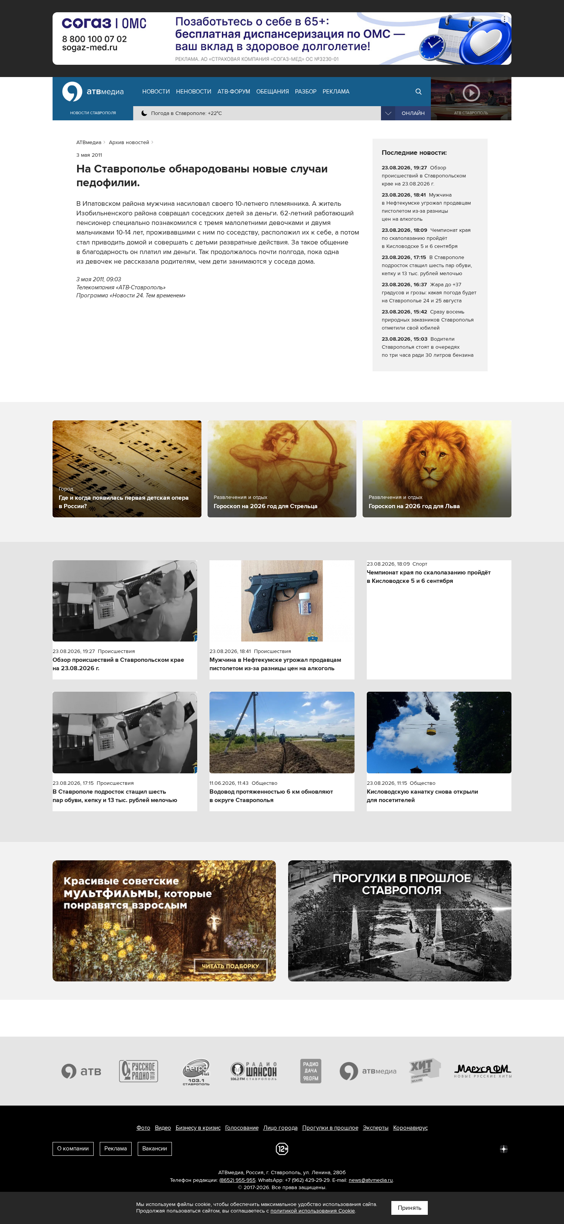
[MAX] (453, 1148)
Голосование (242, 1127)
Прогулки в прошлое (330, 1127)
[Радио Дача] (311, 1071)
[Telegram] (419, 1148)
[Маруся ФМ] (483, 1071)
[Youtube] (470, 1148)
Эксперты (376, 1127)
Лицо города (280, 1127)
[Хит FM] (425, 1071)
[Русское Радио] (139, 1071)
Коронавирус (410, 1127)
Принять (409, 1208)
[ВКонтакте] (402, 1148)
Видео (163, 1127)
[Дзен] (503, 1148)
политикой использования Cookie (312, 1211)
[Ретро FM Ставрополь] (196, 1071)
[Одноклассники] (436, 1148)
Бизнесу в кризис (198, 1127)
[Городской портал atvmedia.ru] (368, 1071)
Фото (143, 1127)
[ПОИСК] (418, 91)
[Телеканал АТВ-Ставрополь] (81, 1071)
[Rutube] (487, 1148)
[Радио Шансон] (253, 1071)
